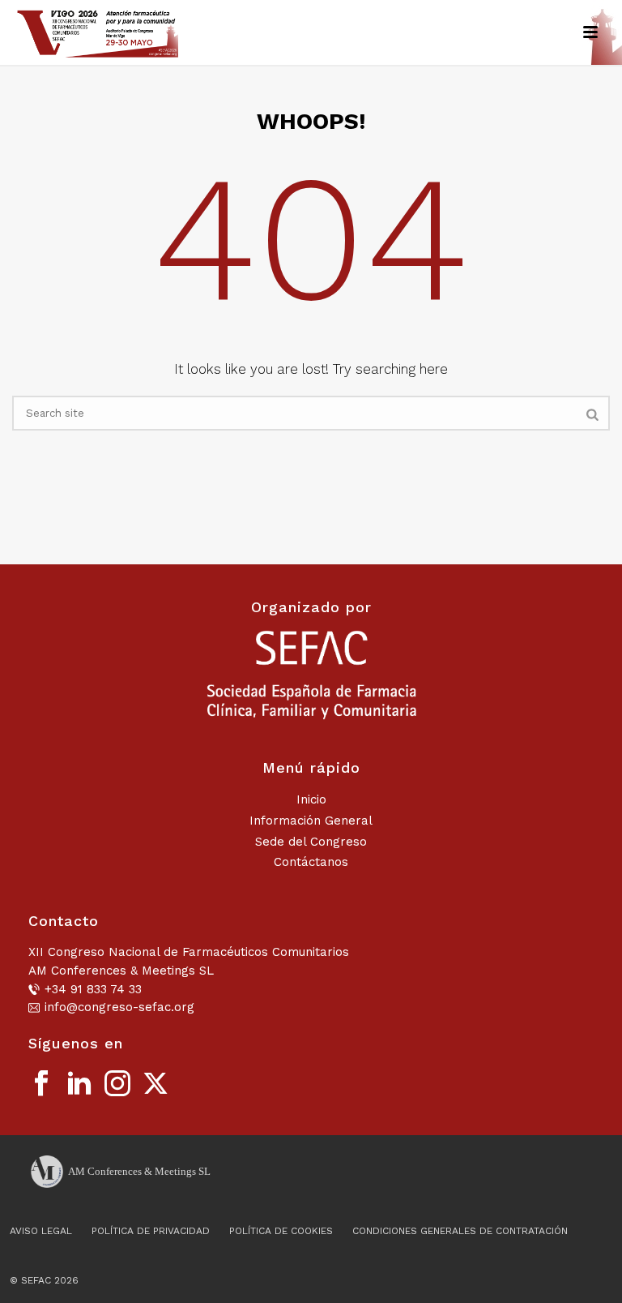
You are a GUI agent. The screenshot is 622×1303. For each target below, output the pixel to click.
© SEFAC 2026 (44, 1280)
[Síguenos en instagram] (117, 1084)
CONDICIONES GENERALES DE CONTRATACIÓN (460, 1231)
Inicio (311, 799)
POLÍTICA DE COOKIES (281, 1231)
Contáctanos (311, 862)
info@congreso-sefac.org (119, 1007)
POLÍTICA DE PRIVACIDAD (151, 1231)
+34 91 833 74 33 (93, 989)
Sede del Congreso (311, 841)
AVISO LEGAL (41, 1231)
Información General (311, 820)
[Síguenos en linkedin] (79, 1084)
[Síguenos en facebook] (41, 1084)
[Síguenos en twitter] (155, 1084)
